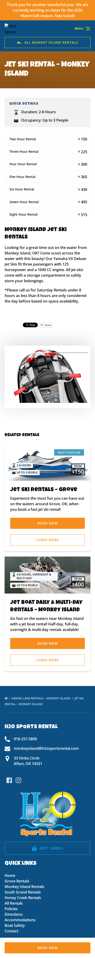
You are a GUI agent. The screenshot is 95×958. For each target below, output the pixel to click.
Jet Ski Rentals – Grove (43, 490)
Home (10, 875)
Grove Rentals (17, 881)
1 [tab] (26, 352)
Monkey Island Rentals (24, 886)
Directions (14, 914)
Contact (11, 931)
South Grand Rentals (23, 892)
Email (47, 325)
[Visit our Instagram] (18, 780)
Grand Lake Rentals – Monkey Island (41, 698)
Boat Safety (15, 925)
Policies (11, 908)
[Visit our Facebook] (9, 780)
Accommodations (20, 919)
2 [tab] (68, 352)
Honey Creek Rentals (23, 897)
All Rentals (14, 903)
